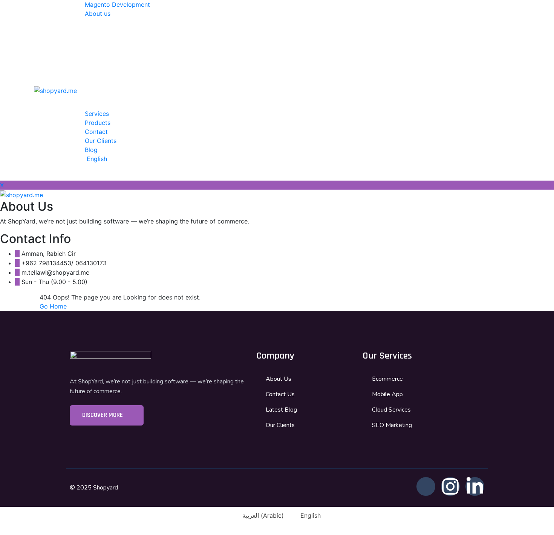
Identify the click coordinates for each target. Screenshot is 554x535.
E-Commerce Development (165, 23)
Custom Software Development (171, 50)
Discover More (103, 415)
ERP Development (151, 104)
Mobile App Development (162, 41)
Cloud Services (147, 77)
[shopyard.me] (55, 90)
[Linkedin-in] (474, 486)
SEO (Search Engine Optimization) (174, 95)
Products (97, 122)
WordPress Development (161, 32)
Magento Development (117, 4)
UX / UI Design (147, 86)
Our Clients (100, 140)
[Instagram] (450, 486)
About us (97, 13)
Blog (91, 150)
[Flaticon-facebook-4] (425, 486)
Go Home (53, 306)
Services (97, 113)
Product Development (157, 59)
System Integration (153, 68)
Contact (96, 131)
